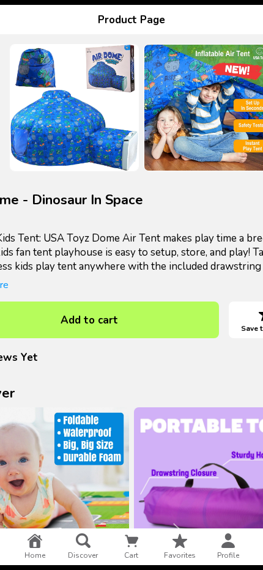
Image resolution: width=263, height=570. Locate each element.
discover (83, 555)
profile (228, 555)
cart (131, 555)
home (34, 555)
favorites (180, 555)
